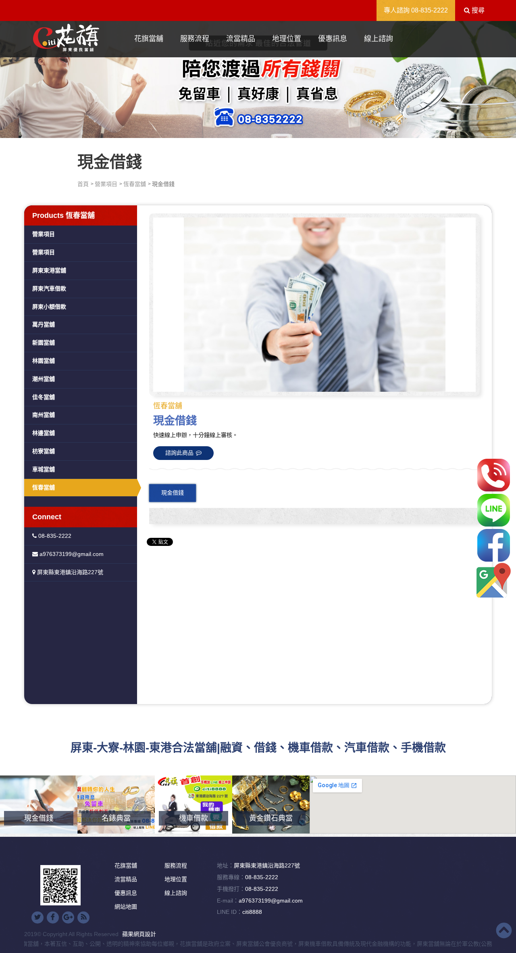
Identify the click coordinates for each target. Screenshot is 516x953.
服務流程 (194, 39)
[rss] (83, 917)
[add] (493, 580)
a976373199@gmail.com (71, 554)
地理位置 (286, 39)
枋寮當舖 (43, 451)
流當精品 (240, 39)
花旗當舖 (148, 39)
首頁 (83, 184)
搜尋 (477, 10)
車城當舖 (43, 469)
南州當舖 (43, 415)
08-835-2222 (429, 10)
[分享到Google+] (68, 917)
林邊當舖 (43, 433)
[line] (493, 510)
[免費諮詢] (493, 475)
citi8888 (252, 912)
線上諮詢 (378, 39)
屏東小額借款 (49, 306)
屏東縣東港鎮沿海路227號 (69, 572)
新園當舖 (43, 342)
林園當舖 (43, 360)
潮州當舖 (43, 379)
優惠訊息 (332, 39)
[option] (314, 304)
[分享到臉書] (53, 917)
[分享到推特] (37, 917)
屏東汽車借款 (49, 288)
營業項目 (106, 184)
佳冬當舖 (43, 397)
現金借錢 (172, 492)
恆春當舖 (134, 184)
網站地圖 (125, 906)
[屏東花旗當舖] (66, 38)
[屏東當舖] (258, 77)
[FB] (493, 545)
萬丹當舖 (43, 324)
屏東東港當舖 (49, 270)
